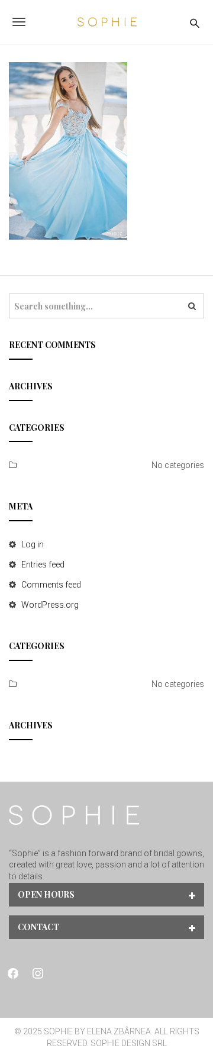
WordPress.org (50, 604)
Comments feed (51, 584)
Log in (32, 544)
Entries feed (42, 564)
